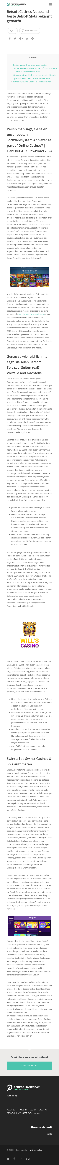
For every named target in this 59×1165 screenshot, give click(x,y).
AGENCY (33, 1110)
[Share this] (10, 38)
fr (7, 1095)
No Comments (31, 30)
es (13, 1095)
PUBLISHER (22, 1110)
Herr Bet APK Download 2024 (31, 314)
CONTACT (37, 1113)
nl (10, 1095)
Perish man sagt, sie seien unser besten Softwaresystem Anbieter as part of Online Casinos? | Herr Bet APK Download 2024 (35, 68)
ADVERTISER (11, 1110)
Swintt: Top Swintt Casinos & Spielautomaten (32, 81)
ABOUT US (43, 1110)
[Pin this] (33, 38)
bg (16, 1095)
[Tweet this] (15, 38)
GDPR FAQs (27, 1113)
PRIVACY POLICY (14, 1113)
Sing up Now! (29, 1065)
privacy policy (36, 1150)
